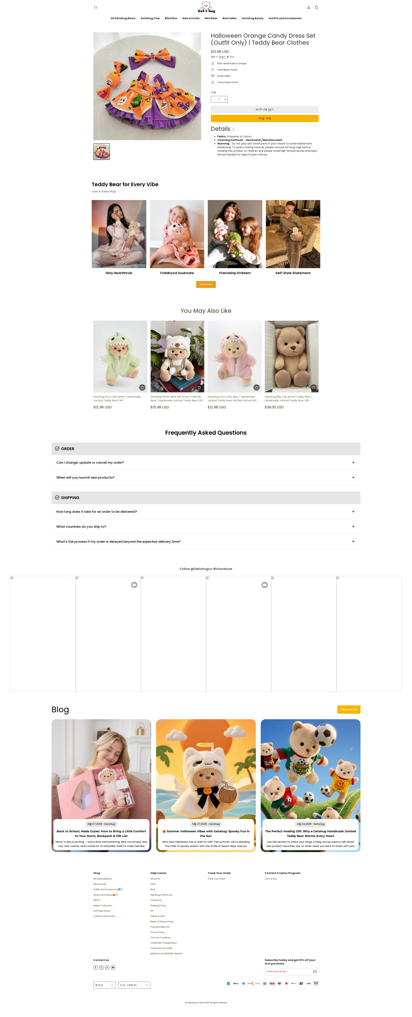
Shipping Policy (158, 905)
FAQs (153, 884)
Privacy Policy (157, 932)
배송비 (222, 56)
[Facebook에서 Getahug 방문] (95, 969)
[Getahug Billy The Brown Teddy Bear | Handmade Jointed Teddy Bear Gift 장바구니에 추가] (313, 387)
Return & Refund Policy (162, 921)
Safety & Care (157, 916)
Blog (152, 889)
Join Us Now (271, 878)
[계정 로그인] (308, 7)
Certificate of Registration (163, 942)
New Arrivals (99, 884)
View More (349, 709)
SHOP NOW (206, 284)
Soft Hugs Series (101, 910)
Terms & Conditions (160, 937)
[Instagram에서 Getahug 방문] (101, 969)
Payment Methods (159, 927)
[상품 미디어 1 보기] (101, 151)
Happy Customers (102, 905)
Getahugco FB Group (161, 894)
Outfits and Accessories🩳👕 (108, 889)
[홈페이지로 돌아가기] (206, 7)
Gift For (96, 900)
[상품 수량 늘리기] (225, 99)
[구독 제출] (315, 972)
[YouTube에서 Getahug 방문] (113, 969)
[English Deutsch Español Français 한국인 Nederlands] (104, 985)
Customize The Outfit (161, 948)
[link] (123, 18)
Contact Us (156, 900)
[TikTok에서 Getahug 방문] (107, 969)
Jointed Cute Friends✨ (105, 916)
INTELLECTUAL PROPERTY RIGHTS (166, 953)
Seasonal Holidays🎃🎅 (105, 894)
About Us (155, 878)
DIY (152, 910)
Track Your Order (216, 878)
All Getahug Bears (102, 878)
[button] (95, 7)
